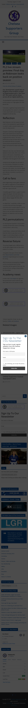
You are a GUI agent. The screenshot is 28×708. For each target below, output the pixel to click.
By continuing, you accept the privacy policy (13, 364)
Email (4, 357)
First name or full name (9, 351)
